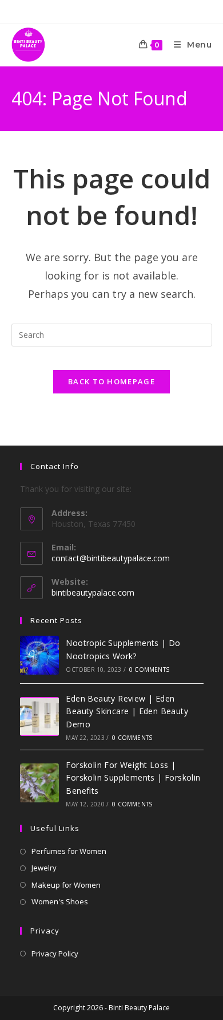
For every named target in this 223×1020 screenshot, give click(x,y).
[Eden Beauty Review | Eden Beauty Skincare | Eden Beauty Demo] (39, 716)
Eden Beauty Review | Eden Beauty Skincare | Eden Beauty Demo (127, 711)
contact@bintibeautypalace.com (110, 558)
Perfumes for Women (68, 851)
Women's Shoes (59, 901)
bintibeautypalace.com (92, 592)
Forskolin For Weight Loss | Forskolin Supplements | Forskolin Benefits (133, 777)
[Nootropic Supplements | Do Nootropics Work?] (39, 655)
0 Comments (149, 669)
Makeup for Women (66, 885)
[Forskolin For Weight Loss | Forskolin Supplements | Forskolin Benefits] (39, 782)
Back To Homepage (111, 381)
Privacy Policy (54, 953)
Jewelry (44, 868)
